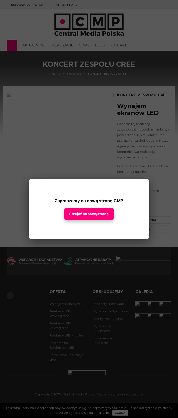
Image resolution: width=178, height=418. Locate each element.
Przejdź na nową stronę (89, 214)
